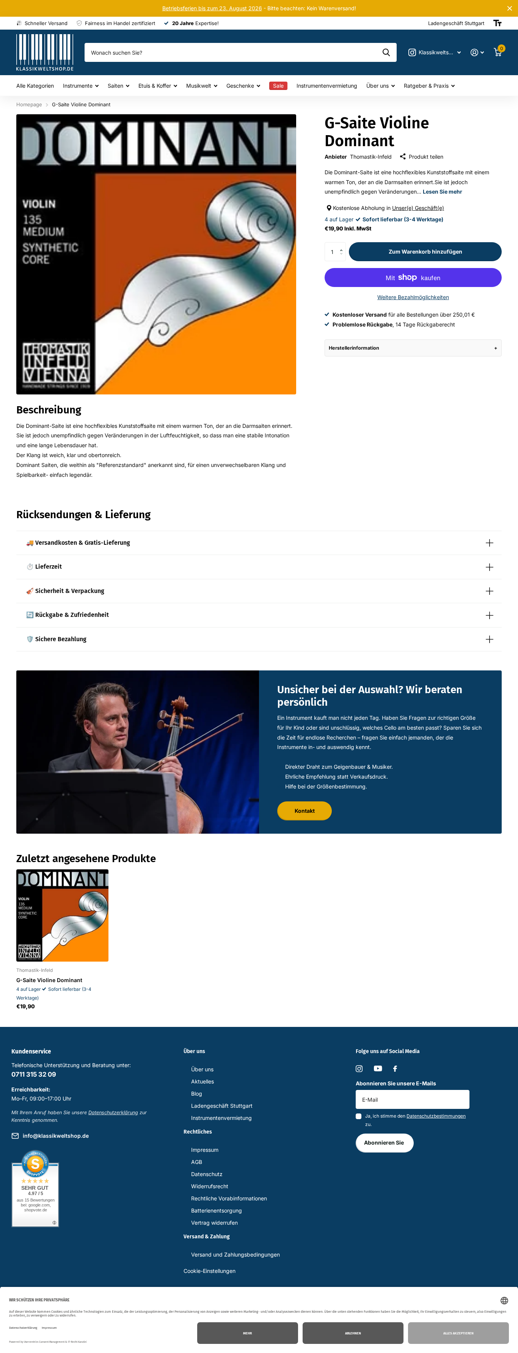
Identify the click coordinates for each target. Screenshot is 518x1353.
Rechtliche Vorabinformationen (229, 1198)
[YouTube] (378, 1068)
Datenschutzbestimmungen (436, 1116)
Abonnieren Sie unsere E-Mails (396, 1083)
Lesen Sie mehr (442, 191)
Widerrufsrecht (209, 1186)
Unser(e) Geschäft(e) (418, 208)
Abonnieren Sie (384, 1142)
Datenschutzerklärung (113, 1112)
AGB (196, 1162)
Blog (196, 1093)
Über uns (377, 85)
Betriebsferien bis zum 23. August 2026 (212, 8)
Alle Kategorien (35, 85)
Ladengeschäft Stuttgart (222, 1105)
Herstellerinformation (354, 348)
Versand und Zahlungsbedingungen (235, 1254)
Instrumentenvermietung (327, 85)
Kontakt (305, 810)
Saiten (115, 85)
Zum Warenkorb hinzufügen (425, 251)
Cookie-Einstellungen (209, 1271)
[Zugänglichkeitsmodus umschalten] (497, 23)
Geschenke (240, 85)
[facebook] (395, 1069)
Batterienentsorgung (216, 1210)
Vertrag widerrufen (214, 1222)
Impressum (204, 1149)
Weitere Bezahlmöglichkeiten (413, 297)
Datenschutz (207, 1174)
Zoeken (386, 52)
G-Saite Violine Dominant (49, 980)
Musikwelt (198, 85)
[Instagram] (359, 1068)
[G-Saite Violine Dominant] (62, 915)
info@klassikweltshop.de (56, 1135)
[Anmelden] (477, 52)
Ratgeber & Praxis (426, 85)
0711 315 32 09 (33, 1074)
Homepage (29, 104)
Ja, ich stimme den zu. (415, 1120)
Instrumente (78, 85)
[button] (343, 245)
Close (509, 8)
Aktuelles (202, 1081)
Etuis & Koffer (154, 85)
